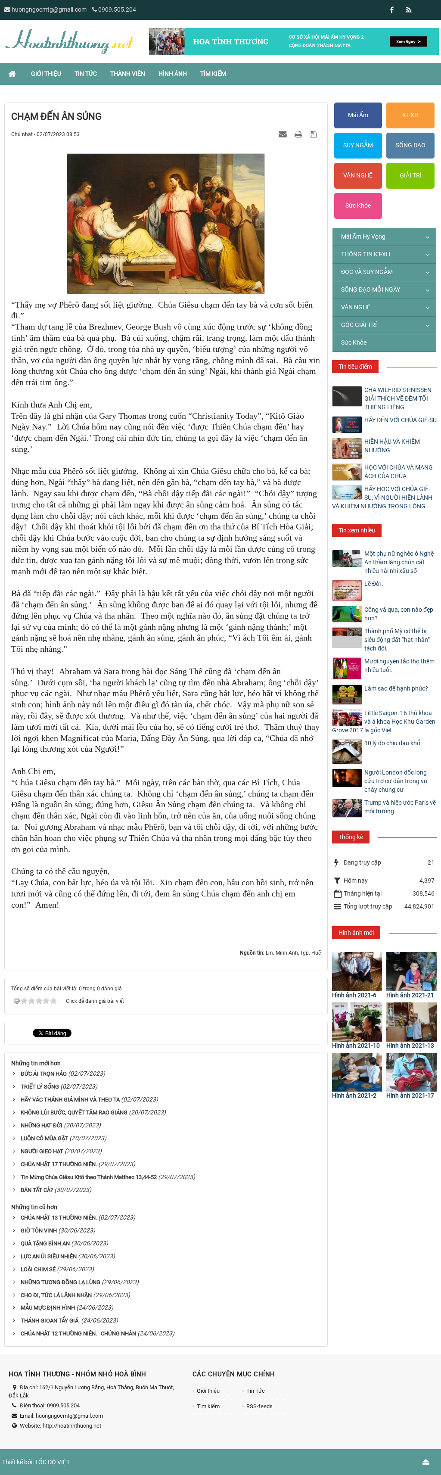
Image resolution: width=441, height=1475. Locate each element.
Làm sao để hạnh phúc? (396, 688)
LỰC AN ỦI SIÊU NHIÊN (49, 1256)
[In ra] (299, 134)
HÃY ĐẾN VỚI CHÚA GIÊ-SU (400, 420)
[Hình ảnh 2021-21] (411, 971)
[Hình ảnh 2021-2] (357, 1072)
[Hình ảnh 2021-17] (411, 1072)
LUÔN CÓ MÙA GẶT (44, 1138)
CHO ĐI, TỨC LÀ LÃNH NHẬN (56, 1295)
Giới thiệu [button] (46, 73)
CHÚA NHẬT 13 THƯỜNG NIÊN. (59, 1217)
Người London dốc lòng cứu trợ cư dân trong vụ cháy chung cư (395, 781)
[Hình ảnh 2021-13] (411, 1022)
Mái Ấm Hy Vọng (363, 236)
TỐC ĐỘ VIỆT (52, 1462)
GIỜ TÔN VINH (39, 1230)
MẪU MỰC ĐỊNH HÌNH (48, 1307)
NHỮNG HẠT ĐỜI (41, 1125)
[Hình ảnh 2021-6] (357, 971)
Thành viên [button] (127, 73)
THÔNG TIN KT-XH (365, 254)
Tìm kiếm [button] (213, 73)
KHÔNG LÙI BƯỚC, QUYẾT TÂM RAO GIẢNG (74, 1112)
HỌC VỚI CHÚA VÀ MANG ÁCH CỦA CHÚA (398, 471)
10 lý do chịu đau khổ (392, 743)
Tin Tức (255, 1391)
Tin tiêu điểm (355, 366)
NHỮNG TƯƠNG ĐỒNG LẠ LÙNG (60, 1282)
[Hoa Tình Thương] (69, 40)
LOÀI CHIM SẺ (38, 1269)
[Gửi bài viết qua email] (284, 134)
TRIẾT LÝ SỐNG (40, 1086)
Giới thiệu (208, 1391)
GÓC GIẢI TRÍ (359, 324)
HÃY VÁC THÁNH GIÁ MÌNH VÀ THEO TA (70, 1099)
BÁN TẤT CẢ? (37, 1190)
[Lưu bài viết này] (314, 134)
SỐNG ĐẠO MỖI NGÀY (370, 289)
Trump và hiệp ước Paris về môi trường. (400, 807)
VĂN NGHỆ (358, 175)
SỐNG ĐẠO (410, 145)
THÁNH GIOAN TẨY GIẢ (50, 1320)
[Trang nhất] (13, 73)
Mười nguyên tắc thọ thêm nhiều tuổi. (399, 665)
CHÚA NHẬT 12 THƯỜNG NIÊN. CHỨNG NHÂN (78, 1333)
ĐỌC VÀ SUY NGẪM (367, 271)
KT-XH (410, 115)
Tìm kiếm (208, 1406)
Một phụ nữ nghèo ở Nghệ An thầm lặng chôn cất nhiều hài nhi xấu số (399, 562)
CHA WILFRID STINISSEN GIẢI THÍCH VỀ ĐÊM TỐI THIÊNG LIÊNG (398, 398)
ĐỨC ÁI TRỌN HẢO (44, 1073)
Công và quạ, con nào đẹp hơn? (398, 614)
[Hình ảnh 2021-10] (357, 1022)
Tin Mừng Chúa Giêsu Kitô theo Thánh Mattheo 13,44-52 (89, 1177)
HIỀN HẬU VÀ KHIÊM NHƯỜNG (392, 446)
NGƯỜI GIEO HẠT (42, 1151)
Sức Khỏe (358, 205)
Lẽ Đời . (374, 583)
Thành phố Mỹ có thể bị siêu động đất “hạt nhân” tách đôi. (397, 640)
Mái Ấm (358, 115)
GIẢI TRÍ (411, 175)
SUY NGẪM (358, 145)
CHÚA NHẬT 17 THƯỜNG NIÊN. (59, 1164)
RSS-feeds (259, 1406)
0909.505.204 (117, 9)
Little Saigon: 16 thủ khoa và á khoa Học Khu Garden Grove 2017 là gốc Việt (383, 721)
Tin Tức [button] (86, 73)
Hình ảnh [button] (172, 73)
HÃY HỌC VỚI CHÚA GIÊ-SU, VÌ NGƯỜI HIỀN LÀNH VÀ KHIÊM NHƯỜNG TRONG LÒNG (382, 497)
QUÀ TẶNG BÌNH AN (45, 1243)
